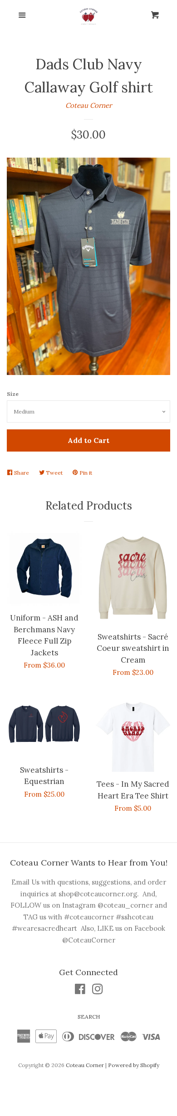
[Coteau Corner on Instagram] (97, 990)
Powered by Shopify (133, 1065)
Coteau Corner (88, 105)
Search (89, 1016)
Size (13, 393)
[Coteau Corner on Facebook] (80, 990)
